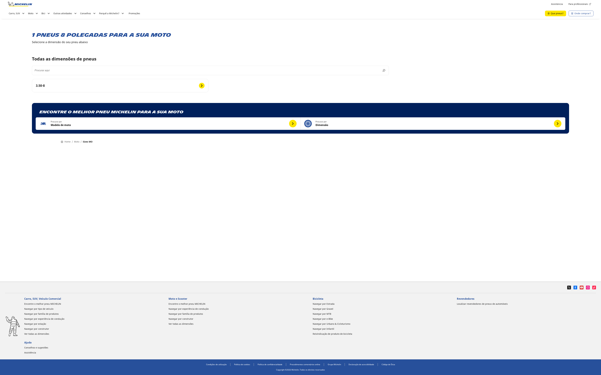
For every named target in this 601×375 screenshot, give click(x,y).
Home (67, 141)
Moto (76, 141)
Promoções (134, 13)
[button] (168, 123)
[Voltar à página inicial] (20, 4)
